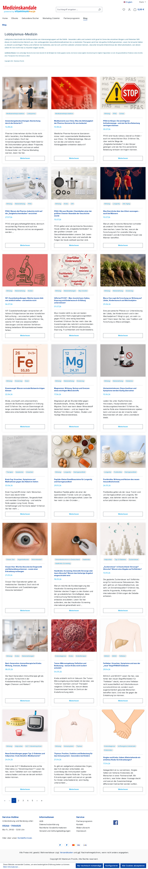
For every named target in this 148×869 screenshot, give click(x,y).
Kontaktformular (25, 838)
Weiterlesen (25, 158)
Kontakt (79, 824)
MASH (114, 656)
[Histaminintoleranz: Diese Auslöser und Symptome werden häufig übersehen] (123, 360)
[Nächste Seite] (37, 800)
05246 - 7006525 (11, 826)
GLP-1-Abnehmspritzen (33, 746)
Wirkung (107, 113)
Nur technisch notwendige (89, 865)
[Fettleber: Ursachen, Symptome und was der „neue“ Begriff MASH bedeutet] (123, 635)
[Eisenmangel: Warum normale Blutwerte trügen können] (25, 360)
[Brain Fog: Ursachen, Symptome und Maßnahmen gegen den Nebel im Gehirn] (25, 451)
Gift (72, 204)
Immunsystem (69, 746)
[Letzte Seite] (41, 800)
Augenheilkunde (23, 559)
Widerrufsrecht (83, 828)
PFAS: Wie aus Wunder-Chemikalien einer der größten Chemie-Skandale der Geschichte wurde (73, 213)
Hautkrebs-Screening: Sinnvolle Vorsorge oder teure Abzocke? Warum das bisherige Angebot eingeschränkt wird (73, 573)
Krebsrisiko (108, 750)
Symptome (19, 472)
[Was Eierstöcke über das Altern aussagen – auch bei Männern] (123, 183)
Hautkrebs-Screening (62, 563)
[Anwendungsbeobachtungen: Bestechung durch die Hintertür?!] (25, 93)
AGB (41, 821)
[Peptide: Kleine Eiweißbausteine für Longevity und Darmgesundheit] (74, 451)
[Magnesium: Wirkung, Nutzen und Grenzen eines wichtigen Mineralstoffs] (74, 360)
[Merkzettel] (124, 9)
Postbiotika (118, 472)
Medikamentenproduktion (15, 113)
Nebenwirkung (20, 204)
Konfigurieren (111, 865)
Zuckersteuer (133, 559)
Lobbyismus (31, 113)
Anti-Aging (126, 204)
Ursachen (29, 472)
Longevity (116, 204)
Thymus (79, 746)
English (128, 2)
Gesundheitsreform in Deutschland (67, 559)
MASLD (106, 656)
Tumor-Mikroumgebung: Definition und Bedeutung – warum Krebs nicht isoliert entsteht (70, 665)
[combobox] (76, 9)
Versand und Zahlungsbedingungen (54, 831)
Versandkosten (66, 852)
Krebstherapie (81, 656)
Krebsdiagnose (60, 656)
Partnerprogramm (84, 821)
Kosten (30, 291)
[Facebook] (115, 817)
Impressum (81, 831)
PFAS (115, 113)
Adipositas (108, 559)
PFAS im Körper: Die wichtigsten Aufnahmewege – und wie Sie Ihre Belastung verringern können (121, 123)
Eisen (27, 381)
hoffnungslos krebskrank (127, 746)
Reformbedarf (37, 559)
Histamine (129, 381)
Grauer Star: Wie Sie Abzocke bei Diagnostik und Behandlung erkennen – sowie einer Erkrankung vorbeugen (23, 569)
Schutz (121, 113)
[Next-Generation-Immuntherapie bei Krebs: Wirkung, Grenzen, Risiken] (25, 635)
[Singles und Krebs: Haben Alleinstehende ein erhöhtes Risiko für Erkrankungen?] (123, 726)
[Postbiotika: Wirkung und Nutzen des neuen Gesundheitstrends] (123, 451)
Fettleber (122, 656)
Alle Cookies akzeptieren (133, 865)
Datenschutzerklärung (49, 824)
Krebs (66, 204)
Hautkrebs (86, 559)
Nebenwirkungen (70, 291)
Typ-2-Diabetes (120, 559)
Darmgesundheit (79, 472)
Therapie (9, 472)
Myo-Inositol (83, 291)
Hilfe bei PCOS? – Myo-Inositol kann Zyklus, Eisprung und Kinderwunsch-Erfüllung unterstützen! (72, 300)
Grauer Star (10, 559)
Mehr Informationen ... (11, 867)
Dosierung (129, 291)
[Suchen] (99, 9)
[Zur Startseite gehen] (19, 9)
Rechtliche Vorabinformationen (53, 828)
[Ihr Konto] (129, 9)
